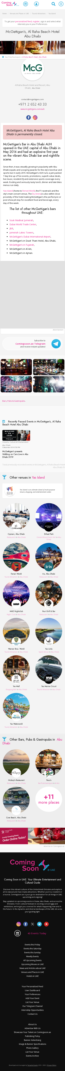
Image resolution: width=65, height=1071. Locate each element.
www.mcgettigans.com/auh (32, 109)
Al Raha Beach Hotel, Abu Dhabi (34, 57)
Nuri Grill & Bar (48, 611)
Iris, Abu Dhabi (48, 574)
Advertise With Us (32, 1028)
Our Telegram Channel (32, 1006)
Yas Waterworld (16, 724)
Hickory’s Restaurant (16, 780)
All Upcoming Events (32, 960)
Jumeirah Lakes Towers (21, 232)
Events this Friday (32, 944)
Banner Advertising (32, 1040)
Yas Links (48, 649)
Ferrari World (28, 190)
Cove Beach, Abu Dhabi (16, 818)
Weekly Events (32, 956)
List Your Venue (32, 1002)
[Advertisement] (32, 295)
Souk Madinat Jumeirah (21, 220)
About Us (32, 1024)
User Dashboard (32, 990)
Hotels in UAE (32, 976)
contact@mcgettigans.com (32, 99)
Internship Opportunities (32, 1010)
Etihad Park (48, 534)
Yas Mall (16, 686)
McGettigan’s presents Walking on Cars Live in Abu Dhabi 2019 (15, 454)
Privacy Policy (51, 1065)
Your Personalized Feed (32, 986)
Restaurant (11, 537)
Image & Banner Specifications (32, 1044)
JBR (11, 228)
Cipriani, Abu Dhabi (16, 534)
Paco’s (48, 780)
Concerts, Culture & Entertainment (15, 442)
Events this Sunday (32, 952)
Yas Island (8, 190)
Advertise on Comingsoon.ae (54, 846)
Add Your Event (32, 998)
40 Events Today (37, 933)
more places (48, 798)
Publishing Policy (32, 1036)
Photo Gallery (32, 1048)
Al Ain (57, 783)
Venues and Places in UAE (32, 972)
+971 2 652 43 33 (32, 104)
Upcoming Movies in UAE (32, 964)
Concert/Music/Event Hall (46, 537)
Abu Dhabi (36, 88)
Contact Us (32, 1014)
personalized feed (23, 21)
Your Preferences (32, 994)
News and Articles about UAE (32, 968)
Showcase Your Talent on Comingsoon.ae (32, 1032)
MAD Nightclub (16, 611)
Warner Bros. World (16, 649)
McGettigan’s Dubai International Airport (29, 236)
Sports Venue (43, 652)
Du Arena (36, 193)
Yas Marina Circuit (48, 686)
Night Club (11, 614)
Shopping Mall (11, 689)
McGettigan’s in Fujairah (21, 244)
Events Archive (32, 1055)
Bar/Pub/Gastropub (45, 783)
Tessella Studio (32, 1065)
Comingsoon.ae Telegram (30, 343)
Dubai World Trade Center (22, 224)
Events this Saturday (32, 948)
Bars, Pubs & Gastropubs (13, 401)
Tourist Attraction (11, 577)
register (36, 21)
